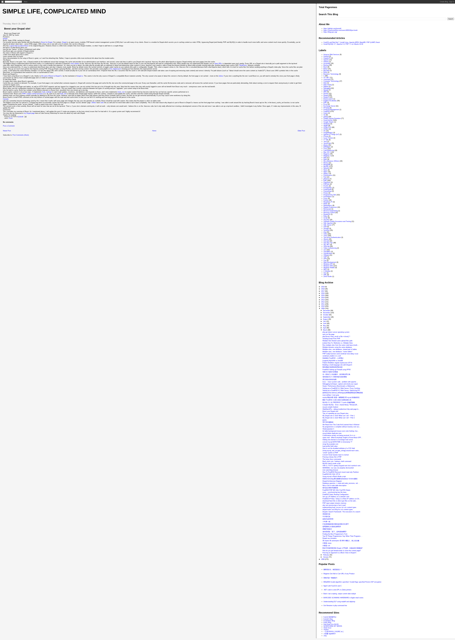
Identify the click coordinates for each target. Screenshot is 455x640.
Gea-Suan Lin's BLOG (331, 624)
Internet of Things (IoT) (331, 134)
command (326, 79)
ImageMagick (328, 133)
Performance (327, 175)
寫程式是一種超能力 (330, 578)
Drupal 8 (326, 97)
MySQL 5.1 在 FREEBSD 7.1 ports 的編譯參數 (339, 402)
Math (325, 159)
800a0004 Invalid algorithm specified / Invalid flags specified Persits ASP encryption (352, 582)
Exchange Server (329, 106)
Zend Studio (327, 276)
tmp (324, 232)
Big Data (326, 70)
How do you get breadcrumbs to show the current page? (342, 550)
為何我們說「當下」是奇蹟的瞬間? (334, 532)
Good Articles (328, 120)
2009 (323, 308)
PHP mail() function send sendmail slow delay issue (340, 354)
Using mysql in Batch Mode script (334, 476)
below (221, 76)
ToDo (325, 234)
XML (325, 275)
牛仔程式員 (326, 516)
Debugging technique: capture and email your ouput (340, 384)
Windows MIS (328, 266)
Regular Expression (330, 207)
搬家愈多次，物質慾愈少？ (332, 569)
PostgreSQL (327, 188)
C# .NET (326, 77)
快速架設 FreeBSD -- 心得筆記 (333, 358)
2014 (323, 297)
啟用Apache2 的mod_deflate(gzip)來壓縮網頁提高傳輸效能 (343, 393)
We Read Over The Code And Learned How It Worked (341, 425)
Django (325, 90)
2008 (323, 559)
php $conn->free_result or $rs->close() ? (336, 336)
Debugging (327, 88)
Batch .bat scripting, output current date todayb (339, 594)
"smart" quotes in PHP (330, 453)
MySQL (326, 166)
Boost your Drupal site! (17, 28)
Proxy (325, 198)
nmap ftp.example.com (330, 444)
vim (324, 250)
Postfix (325, 186)
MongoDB (326, 164)
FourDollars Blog (329, 621)
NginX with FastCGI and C (332, 586)
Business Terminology (331, 74)
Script (325, 218)
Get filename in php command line (335, 605)
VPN (325, 259)
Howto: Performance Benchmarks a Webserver (339, 386)
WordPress (243, 65)
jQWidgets (327, 147)
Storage (326, 228)
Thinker (326, 630)
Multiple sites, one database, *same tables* (337, 351)
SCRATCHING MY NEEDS (332, 626)
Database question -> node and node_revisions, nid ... (341, 483)
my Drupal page (29, 113)
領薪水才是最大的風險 (330, 372)
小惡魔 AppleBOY (329, 634)
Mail (324, 157)
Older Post (301, 131)
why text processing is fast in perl (334, 505)
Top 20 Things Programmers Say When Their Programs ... (342, 536)
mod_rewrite (75, 63)
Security (326, 220)
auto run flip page (328, 334)
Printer (325, 193)
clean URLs (218, 63)
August (325, 319)
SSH (325, 227)
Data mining (327, 85)
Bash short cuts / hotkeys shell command (337, 461)
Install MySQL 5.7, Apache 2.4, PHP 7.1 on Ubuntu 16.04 (343, 44)
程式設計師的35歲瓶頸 (330, 488)
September (327, 317)
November (326, 313)
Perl (324, 177)
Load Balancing (328, 150)
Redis (325, 204)
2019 (323, 287)
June (325, 323)
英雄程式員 (326, 514)
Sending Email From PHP (331, 338)
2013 (323, 300)
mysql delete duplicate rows (332, 433)
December (326, 310)
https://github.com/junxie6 (332, 28)
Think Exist (327, 628)
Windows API (328, 264)
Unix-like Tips (328, 243)
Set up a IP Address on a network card (336, 496)
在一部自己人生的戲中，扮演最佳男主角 (336, 374)
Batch (325, 69)
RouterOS (326, 214)
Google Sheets (328, 122)
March (325, 330)
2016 (323, 293)
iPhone (325, 136)
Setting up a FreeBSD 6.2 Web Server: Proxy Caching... (342, 388)
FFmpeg (326, 108)
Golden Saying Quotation (332, 118)
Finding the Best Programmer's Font (335, 534)
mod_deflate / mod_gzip (331, 395)
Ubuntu (325, 239)
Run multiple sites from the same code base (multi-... (341, 345)
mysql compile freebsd (330, 407)
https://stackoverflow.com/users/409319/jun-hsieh (340, 30)
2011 (323, 304)
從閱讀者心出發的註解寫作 (332, 526)
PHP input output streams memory (334, 503)
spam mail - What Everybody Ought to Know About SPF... (342, 437)
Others (93, 102)
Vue (324, 260)
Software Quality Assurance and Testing (337, 221)
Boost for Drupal (46, 42)
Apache (326, 60)
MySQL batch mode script (332, 463)
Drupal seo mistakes (330, 538)
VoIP (325, 257)
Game (325, 113)
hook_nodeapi (47, 92)
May (324, 326)
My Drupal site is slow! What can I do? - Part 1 (339, 416)
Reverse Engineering (330, 211)
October (326, 315)
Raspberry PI (327, 202)
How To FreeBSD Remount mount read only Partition (341, 472)
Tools (325, 235)
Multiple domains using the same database (337, 347)
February (326, 555)
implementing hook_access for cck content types (339, 507)
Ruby (325, 216)
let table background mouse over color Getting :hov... (341, 431)
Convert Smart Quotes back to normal (336, 455)
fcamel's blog (327, 619)
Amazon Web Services (331, 54)
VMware (326, 255)
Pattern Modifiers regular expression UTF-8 (337, 363)
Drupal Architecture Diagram (332, 481)
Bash (325, 67)
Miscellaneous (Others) (331, 161)
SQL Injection (328, 223)
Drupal (5, 39)
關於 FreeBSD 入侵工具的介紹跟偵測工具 (337, 400)
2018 (323, 289)
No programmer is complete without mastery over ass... (342, 427)
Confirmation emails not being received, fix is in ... (340, 435)
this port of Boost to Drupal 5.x (51, 76)
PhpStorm (326, 182)
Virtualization (327, 253)
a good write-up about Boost (18, 46)
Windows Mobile (329, 267)
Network (326, 168)
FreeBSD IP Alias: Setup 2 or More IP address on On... (342, 499)
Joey (325, 636)
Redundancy (327, 205)
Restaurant (327, 209)
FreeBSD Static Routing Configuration (335, 494)
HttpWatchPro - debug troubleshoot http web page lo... (341, 409)
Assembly (326, 63)
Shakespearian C (328, 429)
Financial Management (331, 109)
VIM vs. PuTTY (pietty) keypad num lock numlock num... (342, 465)
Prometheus (327, 196)
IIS (324, 131)
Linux (325, 148)
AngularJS (327, 58)
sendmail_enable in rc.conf (332, 356)
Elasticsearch (328, 99)
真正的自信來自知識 (329, 379)
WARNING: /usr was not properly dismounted (338, 468)
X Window (326, 271)
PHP (325, 180)
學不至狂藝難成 (328, 422)
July (324, 321)
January (326, 557)
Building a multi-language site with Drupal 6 (337, 365)
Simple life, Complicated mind (54, 11)
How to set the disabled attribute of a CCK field (339, 448)
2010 (323, 306)
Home (154, 131)
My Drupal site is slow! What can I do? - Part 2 (339, 418)
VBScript (326, 246)
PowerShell (327, 189)
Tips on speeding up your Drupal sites (335, 413)
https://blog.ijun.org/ (330, 32)
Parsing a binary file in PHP (332, 457)
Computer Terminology (331, 81)
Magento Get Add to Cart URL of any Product (339, 574)
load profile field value (330, 446)
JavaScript (327, 143)
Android (326, 56)
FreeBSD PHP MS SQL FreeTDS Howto (336, 490)
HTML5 (325, 129)
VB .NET (326, 244)
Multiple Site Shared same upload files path (337, 341)
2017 (323, 291)
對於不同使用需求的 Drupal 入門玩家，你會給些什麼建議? (343, 548)
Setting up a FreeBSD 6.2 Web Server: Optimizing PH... (342, 390)
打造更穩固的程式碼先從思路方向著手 (336, 524)
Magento (326, 154)
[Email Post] (25, 116)
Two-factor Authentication (332, 237)
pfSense (326, 179)
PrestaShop (327, 191)
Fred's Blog (327, 622)
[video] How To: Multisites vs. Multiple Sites (338, 343)
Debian (325, 86)
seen (102, 102)
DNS (325, 92)
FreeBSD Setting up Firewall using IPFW (336, 369)
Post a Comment (9, 126)
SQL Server (327, 225)
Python (325, 200)
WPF (325, 269)
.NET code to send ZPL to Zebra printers (337, 590)
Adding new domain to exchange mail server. (338, 440)
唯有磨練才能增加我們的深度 (333, 367)
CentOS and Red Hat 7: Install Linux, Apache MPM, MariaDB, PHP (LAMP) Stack (351, 42)
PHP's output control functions (32, 94)
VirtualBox (327, 251)
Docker (325, 93)
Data (325, 83)
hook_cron (121, 92)
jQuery (325, 145)
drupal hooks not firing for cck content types (338, 509)
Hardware (326, 124)
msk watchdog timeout (330, 470)
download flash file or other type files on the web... (340, 501)
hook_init (63, 94)
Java (325, 141)
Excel (325, 104)
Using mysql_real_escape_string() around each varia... (341, 450)
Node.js (326, 173)
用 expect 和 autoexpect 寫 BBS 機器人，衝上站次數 (341, 541)
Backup (326, 65)
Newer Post (7, 131)
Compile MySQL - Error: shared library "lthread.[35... (340, 405)
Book (325, 72)
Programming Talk (329, 195)
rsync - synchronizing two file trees (334, 492)
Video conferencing (330, 248)
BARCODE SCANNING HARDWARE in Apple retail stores (343, 598)
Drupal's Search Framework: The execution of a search (341, 512)
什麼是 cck (326, 545)
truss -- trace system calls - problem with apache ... (340, 382)
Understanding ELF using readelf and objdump (339, 601)
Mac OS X (327, 152)
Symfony (326, 230)
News (325, 170)
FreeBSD (326, 111)
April (325, 328)
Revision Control (329, 212)
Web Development (329, 262)
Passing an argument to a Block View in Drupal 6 (339, 553)
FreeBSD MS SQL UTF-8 (331, 474)
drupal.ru (80, 76)
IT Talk (325, 140)
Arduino (326, 61)
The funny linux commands (332, 459)
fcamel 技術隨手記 (329, 617)
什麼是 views (327, 543)
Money (325, 163)
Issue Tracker (328, 138)
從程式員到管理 (328, 519)
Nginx (325, 172)
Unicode (326, 241)
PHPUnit (326, 184)
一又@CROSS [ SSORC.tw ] (333, 631)
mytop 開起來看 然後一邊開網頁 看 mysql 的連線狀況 (341, 397)
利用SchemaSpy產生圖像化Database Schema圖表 (340, 479)
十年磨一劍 (326, 521)
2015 (323, 295)
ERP (325, 102)
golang (325, 117)
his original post (115, 69)
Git (324, 115)
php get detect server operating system (336, 332)
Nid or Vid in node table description (334, 485)
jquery (325, 420)
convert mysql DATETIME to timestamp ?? (337, 442)
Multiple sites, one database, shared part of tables (340, 349)
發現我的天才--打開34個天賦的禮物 (335, 377)
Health (325, 125)
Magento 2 (327, 156)
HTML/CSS (327, 127)
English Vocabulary (330, 101)
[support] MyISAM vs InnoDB (333, 360)
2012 (323, 302)
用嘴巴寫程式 (327, 529)
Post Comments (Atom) (21, 135)
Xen (324, 273)
